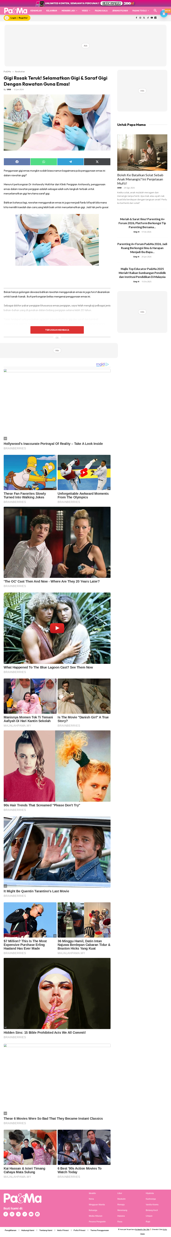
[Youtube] (152, 18)
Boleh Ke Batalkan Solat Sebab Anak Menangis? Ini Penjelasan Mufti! (140, 179)
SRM (9, 89)
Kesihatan (20, 71)
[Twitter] (144, 18)
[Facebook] (136, 18)
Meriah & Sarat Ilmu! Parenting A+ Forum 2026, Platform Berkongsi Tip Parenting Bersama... (142, 223)
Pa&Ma (7, 71)
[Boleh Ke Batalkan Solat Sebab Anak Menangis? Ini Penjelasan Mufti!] (142, 152)
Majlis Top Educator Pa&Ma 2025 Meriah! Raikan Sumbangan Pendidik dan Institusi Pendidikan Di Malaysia (142, 273)
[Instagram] (140, 18)
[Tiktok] (148, 18)
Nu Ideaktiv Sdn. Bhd (142, 1229)
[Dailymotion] (155, 18)
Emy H (136, 232)
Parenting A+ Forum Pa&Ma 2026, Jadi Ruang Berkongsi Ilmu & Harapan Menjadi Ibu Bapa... (142, 248)
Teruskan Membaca (57, 329)
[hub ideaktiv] (163, 9)
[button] (155, 11)
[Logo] (15, 11)
